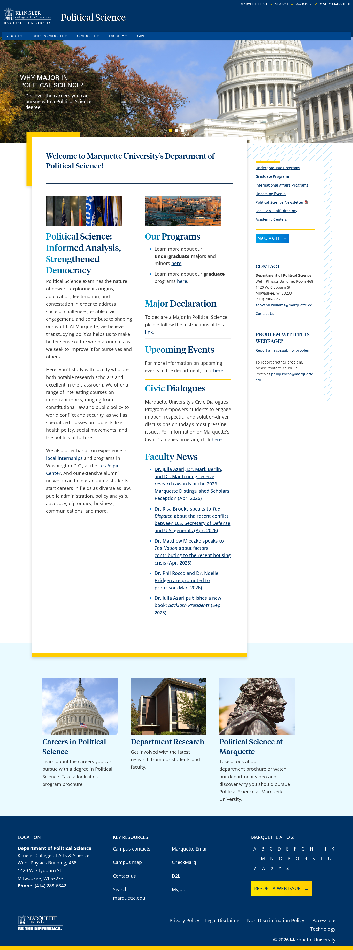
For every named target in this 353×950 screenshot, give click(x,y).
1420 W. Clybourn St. (40, 870)
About (13, 35)
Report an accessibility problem (283, 350)
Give (141, 35)
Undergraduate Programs (278, 167)
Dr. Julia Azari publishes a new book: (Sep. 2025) (188, 605)
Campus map (127, 862)
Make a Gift (269, 238)
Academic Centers (271, 219)
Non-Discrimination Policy (275, 920)
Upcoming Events (271, 193)
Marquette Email (190, 849)
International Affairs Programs (282, 185)
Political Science (93, 18)
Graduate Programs (273, 176)
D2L (176, 876)
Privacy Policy (184, 920)
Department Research (167, 742)
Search (281, 4)
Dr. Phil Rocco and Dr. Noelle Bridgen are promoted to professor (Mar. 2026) (186, 580)
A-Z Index (304, 4)
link (149, 332)
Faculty (116, 35)
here (176, 263)
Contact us (124, 876)
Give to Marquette (335, 4)
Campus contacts (131, 849)
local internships (65, 458)
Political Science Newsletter (279, 202)
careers (62, 95)
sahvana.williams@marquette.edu (285, 305)
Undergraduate (48, 35)
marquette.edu (254, 4)
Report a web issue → (281, 888)
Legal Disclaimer (223, 920)
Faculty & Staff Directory (276, 210)
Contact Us (265, 313)
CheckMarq (184, 862)
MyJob (178, 889)
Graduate (86, 35)
